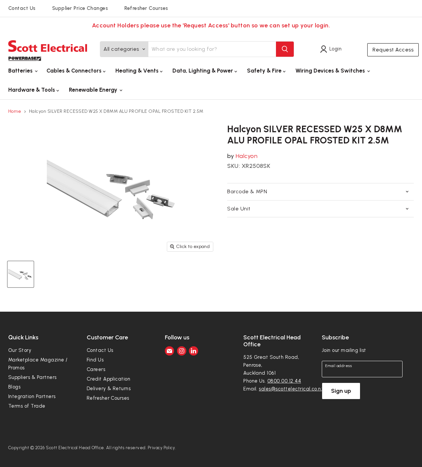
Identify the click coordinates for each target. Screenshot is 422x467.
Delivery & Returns (109, 388)
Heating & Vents (137, 70)
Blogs (14, 387)
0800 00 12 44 (284, 381)
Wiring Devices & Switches (330, 70)
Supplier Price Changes (80, 8)
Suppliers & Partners (32, 377)
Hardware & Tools (32, 89)
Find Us (95, 360)
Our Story (19, 350)
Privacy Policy (161, 447)
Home (14, 111)
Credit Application (109, 379)
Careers (96, 369)
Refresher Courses (146, 8)
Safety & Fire (265, 70)
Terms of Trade (26, 406)
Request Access (393, 50)
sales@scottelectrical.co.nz (291, 389)
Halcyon (246, 156)
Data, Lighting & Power (203, 70)
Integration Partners (32, 396)
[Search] (285, 49)
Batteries (21, 70)
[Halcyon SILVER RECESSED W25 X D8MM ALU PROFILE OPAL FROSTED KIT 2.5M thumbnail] (21, 274)
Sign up (341, 390)
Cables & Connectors (74, 70)
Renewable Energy (94, 89)
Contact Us (22, 8)
